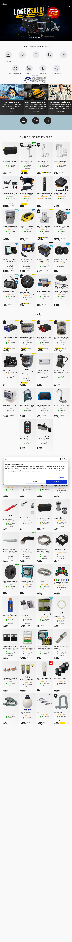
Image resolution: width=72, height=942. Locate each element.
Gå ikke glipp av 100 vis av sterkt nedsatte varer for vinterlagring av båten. (12, 106)
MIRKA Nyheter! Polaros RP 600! (36, 102)
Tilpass (35, 481)
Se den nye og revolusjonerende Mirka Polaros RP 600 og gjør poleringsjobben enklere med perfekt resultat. (36, 106)
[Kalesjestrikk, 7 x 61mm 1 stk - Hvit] (61, 604)
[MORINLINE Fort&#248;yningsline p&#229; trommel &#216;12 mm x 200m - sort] (27, 361)
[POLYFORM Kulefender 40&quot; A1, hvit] (27, 701)
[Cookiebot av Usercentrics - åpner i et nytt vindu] (60, 459)
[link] (35, 79)
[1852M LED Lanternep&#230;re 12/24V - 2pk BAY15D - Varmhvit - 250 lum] (27, 668)
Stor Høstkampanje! (12, 102)
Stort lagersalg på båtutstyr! (60, 102)
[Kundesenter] (56, 6)
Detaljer (62, 477)
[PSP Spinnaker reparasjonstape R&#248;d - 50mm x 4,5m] (61, 571)
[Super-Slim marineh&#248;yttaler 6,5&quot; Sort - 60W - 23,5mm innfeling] (27, 281)
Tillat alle (56, 481)
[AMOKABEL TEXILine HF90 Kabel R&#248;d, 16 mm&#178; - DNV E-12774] (10, 507)
